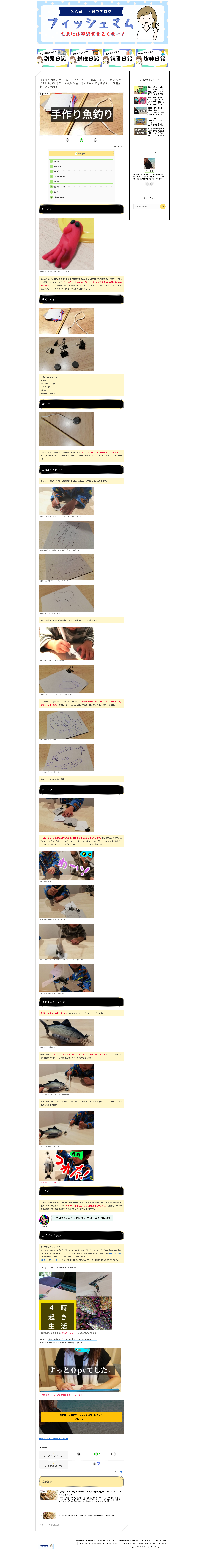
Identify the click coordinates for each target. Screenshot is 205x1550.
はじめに (57, 161)
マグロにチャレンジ (60, 187)
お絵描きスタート (60, 176)
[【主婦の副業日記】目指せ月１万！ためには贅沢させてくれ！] (53, 58)
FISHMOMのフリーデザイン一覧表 (53, 1438)
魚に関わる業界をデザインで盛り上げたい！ (81, 1415)
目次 (79, 153)
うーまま (149, 171)
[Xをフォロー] (94, 1464)
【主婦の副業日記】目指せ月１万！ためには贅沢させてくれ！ (95, 1541)
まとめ (56, 192)
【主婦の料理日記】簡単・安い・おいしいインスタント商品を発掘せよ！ (143, 1541)
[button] (95, 140)
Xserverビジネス (115, 1253)
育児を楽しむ (45, 1447)
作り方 (56, 171)
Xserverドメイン (56, 1260)
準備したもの (58, 166)
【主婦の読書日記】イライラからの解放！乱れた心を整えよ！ (99, 1543)
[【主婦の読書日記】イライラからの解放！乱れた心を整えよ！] (119, 58)
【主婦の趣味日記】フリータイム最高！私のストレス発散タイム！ (145, 1543)
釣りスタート (58, 182)
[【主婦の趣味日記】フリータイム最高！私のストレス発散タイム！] (152, 58)
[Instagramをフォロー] (99, 1464)
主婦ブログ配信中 (60, 197)
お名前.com (44, 1260)
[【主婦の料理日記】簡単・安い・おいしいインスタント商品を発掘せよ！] (86, 58)
